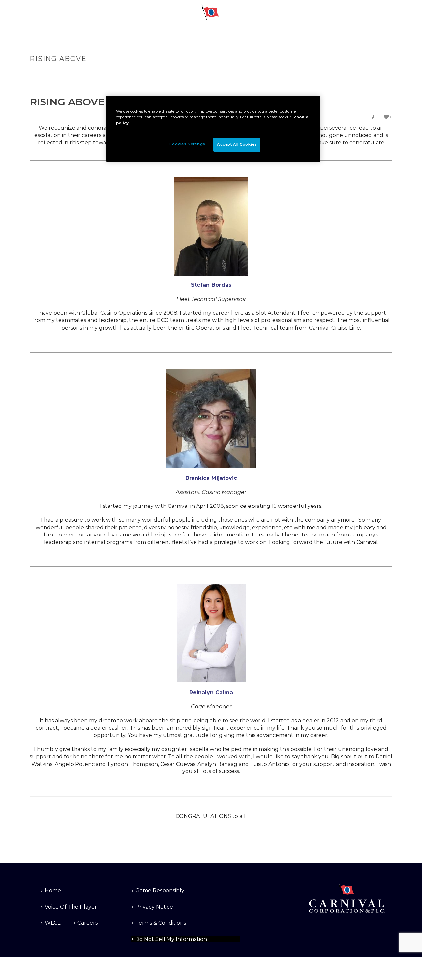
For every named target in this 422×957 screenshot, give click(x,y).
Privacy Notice (154, 907)
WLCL (52, 923)
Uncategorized (335, 73)
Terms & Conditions (161, 923)
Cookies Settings (149, 938)
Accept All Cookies (237, 144)
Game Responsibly (160, 890)
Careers (87, 923)
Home (306, 73)
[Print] (374, 117)
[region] (213, 128)
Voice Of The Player (71, 907)
